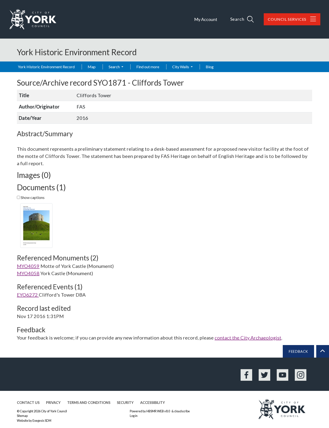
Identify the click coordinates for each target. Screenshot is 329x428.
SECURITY (125, 403)
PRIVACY (53, 403)
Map (92, 66)
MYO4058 (28, 273)
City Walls (181, 66)
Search (114, 66)
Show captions (32, 197)
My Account (205, 19)
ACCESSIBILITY (152, 403)
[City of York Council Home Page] (33, 19)
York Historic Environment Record (46, 66)
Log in (134, 416)
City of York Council (54, 411)
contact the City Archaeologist (248, 337)
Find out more (147, 66)
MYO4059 (28, 266)
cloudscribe (182, 411)
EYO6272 (28, 295)
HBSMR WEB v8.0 (158, 411)
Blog (210, 66)
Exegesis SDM (42, 420)
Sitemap (22, 416)
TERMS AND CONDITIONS (88, 403)
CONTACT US (28, 403)
